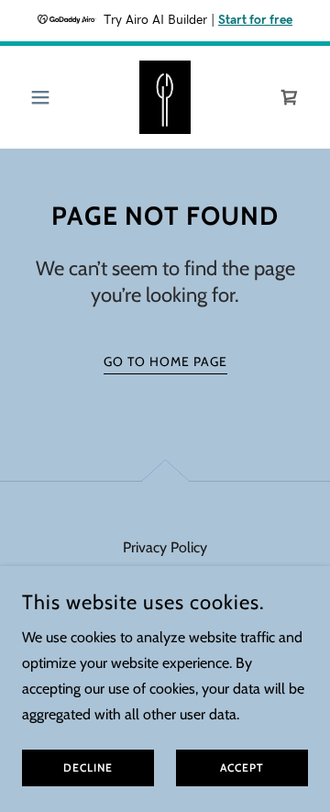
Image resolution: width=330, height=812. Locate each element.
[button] (43, 97)
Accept (242, 768)
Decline (88, 768)
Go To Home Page (165, 361)
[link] (165, 97)
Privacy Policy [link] (165, 547)
